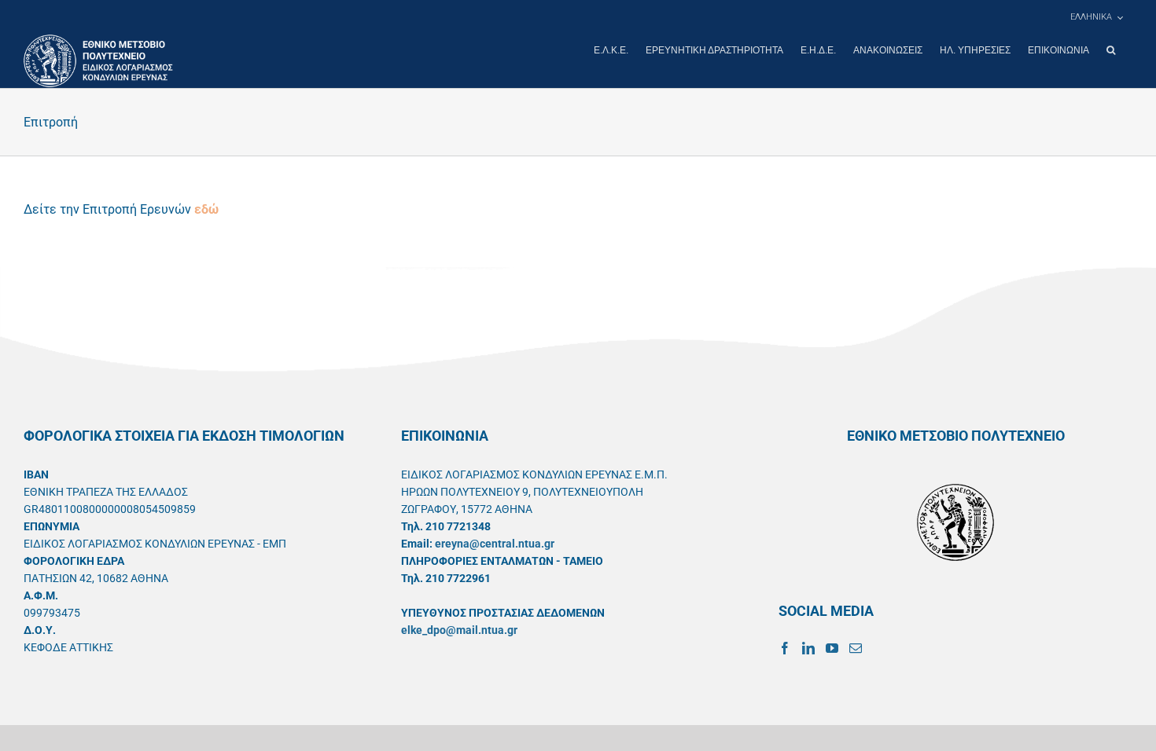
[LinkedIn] (808, 648)
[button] (1110, 50)
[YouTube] (832, 648)
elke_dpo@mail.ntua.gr (459, 630)
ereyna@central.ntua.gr (494, 543)
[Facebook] (785, 648)
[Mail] (855, 648)
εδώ (206, 209)
